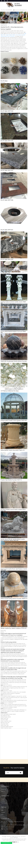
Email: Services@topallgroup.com (21, 10)
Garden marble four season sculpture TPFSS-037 (14, 628)
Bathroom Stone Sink (5, 722)
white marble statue (5, 838)
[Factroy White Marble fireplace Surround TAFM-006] (14, 316)
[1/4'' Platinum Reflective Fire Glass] (14, 376)
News (2, 814)
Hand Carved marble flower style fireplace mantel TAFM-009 (14, 569)
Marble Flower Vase (5, 725)
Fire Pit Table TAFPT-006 (7, 200)
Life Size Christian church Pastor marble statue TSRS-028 (13, 510)
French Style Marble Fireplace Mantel (8, 714)
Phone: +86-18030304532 (7, 10)
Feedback (3, 812)
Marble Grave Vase (4, 718)
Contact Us (3, 789)
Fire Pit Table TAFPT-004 (7, 111)
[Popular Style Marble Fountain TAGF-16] (14, 465)
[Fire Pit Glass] (14, 65)
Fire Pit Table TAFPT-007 (7, 170)
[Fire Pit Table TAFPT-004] (14, 96)
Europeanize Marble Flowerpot (7, 726)
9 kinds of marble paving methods (8, 642)
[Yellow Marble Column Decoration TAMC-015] (14, 435)
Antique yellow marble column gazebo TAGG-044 (14, 420)
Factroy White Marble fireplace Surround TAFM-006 (13, 332)
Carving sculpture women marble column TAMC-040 (13, 302)
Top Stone (3, 801)
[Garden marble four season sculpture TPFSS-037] (14, 613)
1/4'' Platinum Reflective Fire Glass (10, 391)
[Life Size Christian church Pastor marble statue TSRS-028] (14, 494)
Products (3, 799)
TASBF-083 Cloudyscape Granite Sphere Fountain (14, 361)
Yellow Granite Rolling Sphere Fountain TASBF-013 (14, 598)
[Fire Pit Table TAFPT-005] (14, 126)
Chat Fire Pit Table (4, 719)
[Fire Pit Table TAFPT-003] (14, 244)
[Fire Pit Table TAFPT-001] (14, 215)
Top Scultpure (4, 803)
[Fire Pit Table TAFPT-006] (14, 185)
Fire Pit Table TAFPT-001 (7, 230)
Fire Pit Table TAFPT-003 (7, 259)
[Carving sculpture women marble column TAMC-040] (14, 287)
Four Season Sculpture (20, 34)
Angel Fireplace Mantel (10, 34)
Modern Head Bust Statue (6, 721)
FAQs (2, 810)
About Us (3, 791)
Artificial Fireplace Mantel (6, 717)
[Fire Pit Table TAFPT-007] (14, 155)
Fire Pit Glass (4, 81)
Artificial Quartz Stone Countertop (8, 36)
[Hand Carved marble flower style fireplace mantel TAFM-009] (14, 554)
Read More (3, 82)
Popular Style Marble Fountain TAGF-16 (11, 480)
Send (8, 772)
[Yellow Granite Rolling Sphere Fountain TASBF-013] (14, 583)
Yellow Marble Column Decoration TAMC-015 (13, 450)
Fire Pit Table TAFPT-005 (7, 140)
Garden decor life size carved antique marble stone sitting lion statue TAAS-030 (13, 539)
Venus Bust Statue (4, 723)
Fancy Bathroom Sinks (5, 715)
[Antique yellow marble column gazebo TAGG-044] (14, 405)
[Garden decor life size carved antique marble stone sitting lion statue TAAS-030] (14, 524)
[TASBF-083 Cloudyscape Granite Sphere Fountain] (14, 346)
